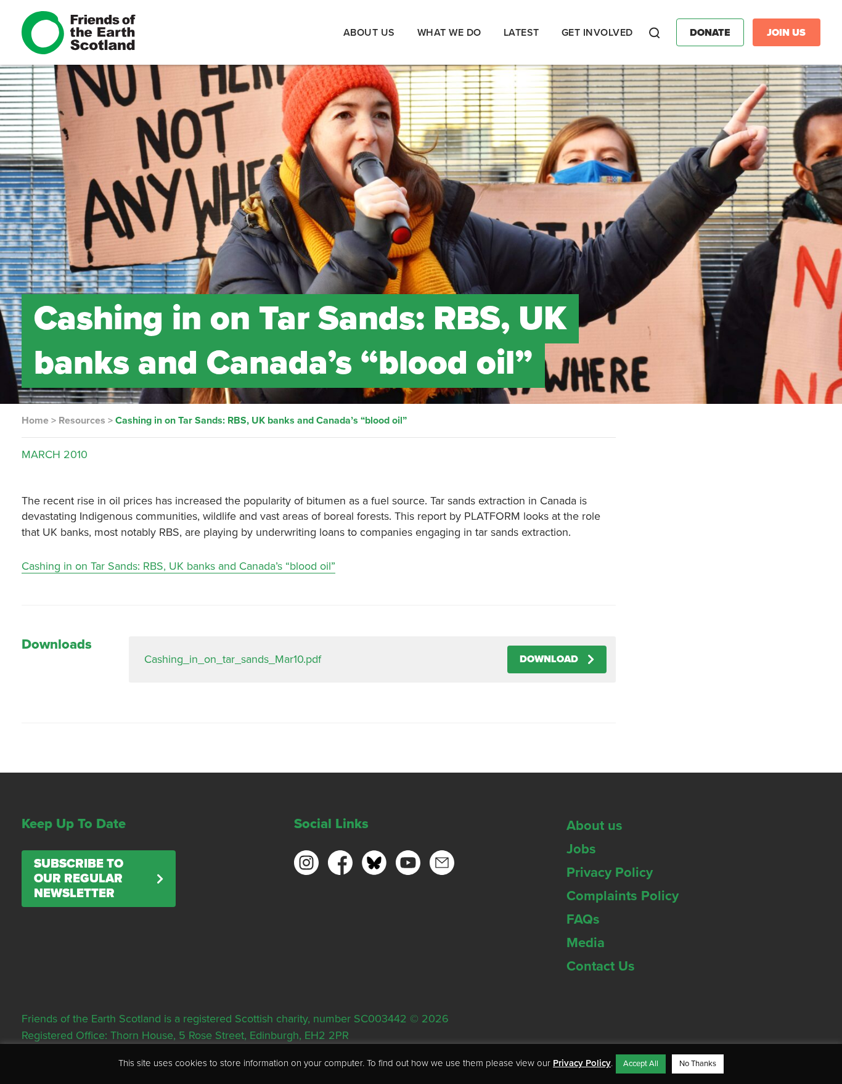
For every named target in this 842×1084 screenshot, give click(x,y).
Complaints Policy (622, 896)
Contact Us (600, 966)
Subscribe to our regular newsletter (78, 878)
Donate (710, 33)
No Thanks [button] (697, 1064)
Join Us (786, 33)
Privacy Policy (609, 872)
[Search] (654, 32)
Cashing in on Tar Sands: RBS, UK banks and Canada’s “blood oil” (178, 566)
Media (585, 943)
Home (35, 420)
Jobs (581, 849)
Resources (82, 420)
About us (594, 826)
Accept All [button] (640, 1064)
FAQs (583, 919)
